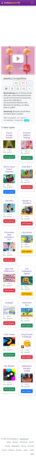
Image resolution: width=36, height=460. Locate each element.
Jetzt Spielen (9, 157)
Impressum (24, 439)
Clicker (23, 446)
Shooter (19, 450)
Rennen (11, 450)
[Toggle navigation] (32, 3)
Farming (31, 446)
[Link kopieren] (29, 88)
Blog (32, 454)
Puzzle (4, 450)
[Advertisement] (18, 26)
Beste (9, 442)
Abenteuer (24, 442)
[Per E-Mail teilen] (23, 88)
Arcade (7, 446)
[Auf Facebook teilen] (6, 88)
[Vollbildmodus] (29, 83)
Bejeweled (15, 446)
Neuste (15, 442)
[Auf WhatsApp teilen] (18, 88)
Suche (31, 450)
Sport (26, 450)
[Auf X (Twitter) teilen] (12, 88)
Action (31, 442)
